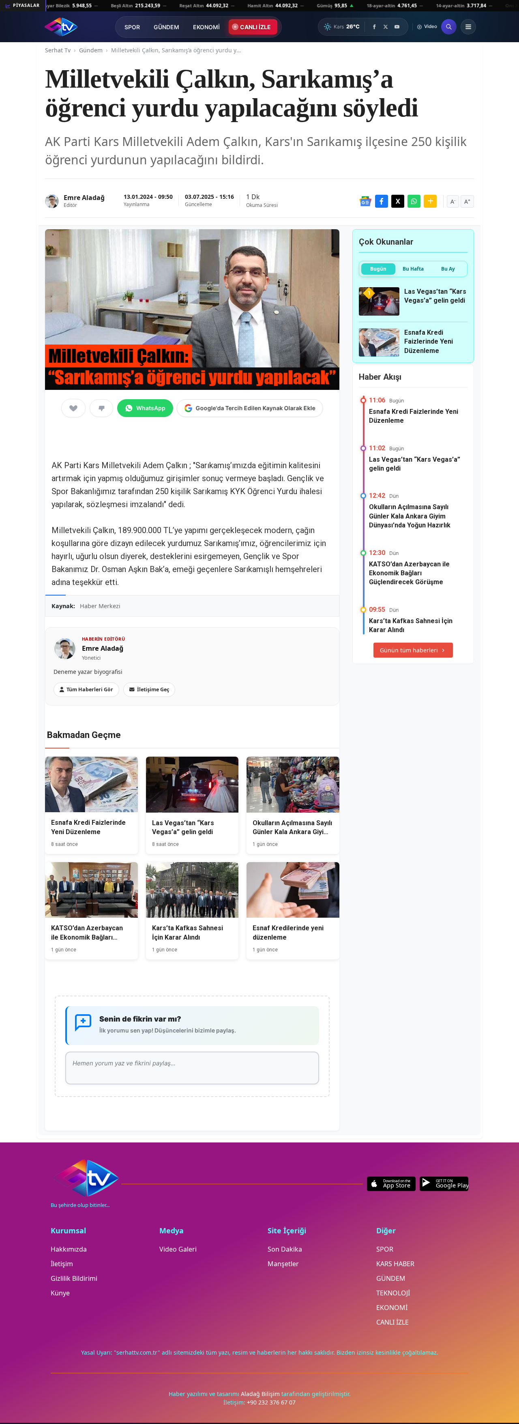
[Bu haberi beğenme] (101, 408)
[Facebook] (374, 27)
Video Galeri (178, 1249)
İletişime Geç (153, 689)
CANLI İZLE (255, 27)
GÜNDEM (166, 27)
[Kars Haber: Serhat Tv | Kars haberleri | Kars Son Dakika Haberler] (61, 27)
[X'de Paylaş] (397, 201)
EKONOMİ (206, 27)
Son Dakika (285, 1249)
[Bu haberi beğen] (73, 408)
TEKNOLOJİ (393, 1292)
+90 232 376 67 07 (271, 1402)
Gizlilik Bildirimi (74, 1278)
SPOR (132, 27)
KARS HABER (395, 1263)
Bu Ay (448, 268)
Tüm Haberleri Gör (89, 689)
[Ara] (449, 26)
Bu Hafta (413, 268)
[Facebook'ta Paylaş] (381, 201)
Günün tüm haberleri (409, 650)
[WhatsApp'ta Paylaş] (413, 201)
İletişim (62, 1263)
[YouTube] (397, 27)
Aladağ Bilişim (261, 1394)
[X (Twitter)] (385, 27)
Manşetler (283, 1263)
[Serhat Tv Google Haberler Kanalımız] (365, 201)
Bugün (378, 268)
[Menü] (468, 26)
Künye (60, 1292)
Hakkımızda (69, 1249)
